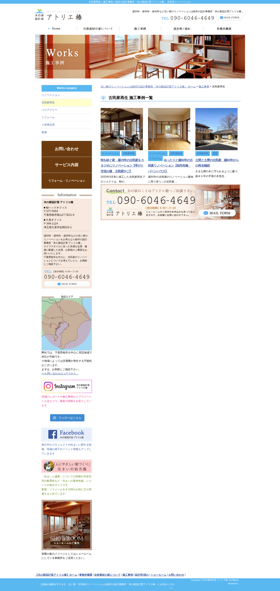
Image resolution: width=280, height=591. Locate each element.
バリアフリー (49, 109)
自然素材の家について (107, 574)
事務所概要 (85, 574)
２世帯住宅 (48, 124)
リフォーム (48, 117)
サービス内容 (67, 165)
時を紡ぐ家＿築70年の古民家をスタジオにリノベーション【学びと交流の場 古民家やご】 (122, 165)
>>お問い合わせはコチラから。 (60, 373)
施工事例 (127, 574)
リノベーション (51, 95)
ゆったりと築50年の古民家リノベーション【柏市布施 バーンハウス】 (170, 165)
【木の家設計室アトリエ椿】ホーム (56, 574)
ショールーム (158, 574)
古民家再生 (48, 102)
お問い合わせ (67, 149)
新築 (44, 132)
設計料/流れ (142, 574)
